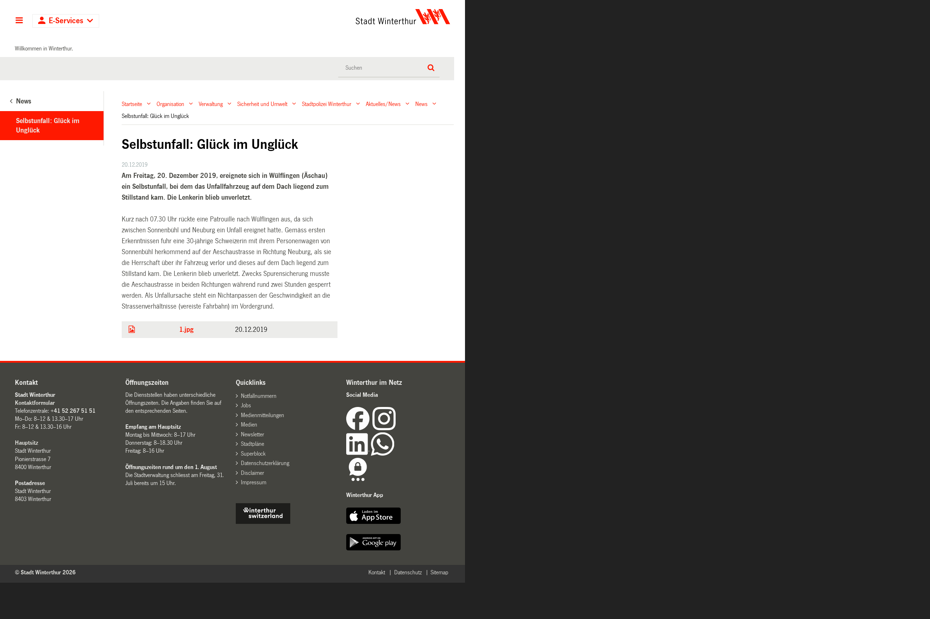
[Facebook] (359, 428)
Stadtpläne (252, 444)
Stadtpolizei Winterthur (326, 104)
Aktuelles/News (383, 104)
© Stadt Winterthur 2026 (45, 572)
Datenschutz (408, 572)
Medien (249, 425)
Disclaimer (252, 473)
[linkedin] (358, 454)
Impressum (253, 482)
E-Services (65, 21)
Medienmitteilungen (262, 415)
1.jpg (186, 329)
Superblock (253, 454)
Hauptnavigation (19, 21)
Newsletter (252, 434)
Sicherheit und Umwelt (262, 104)
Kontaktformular (35, 403)
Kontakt (376, 572)
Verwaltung (211, 104)
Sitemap (439, 572)
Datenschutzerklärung (265, 463)
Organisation (170, 104)
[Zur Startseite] (335, 16)
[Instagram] (384, 428)
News (421, 104)
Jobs (246, 405)
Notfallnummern (258, 396)
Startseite (132, 104)
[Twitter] (396, 428)
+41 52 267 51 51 (73, 411)
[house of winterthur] (263, 522)
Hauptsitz (26, 443)
